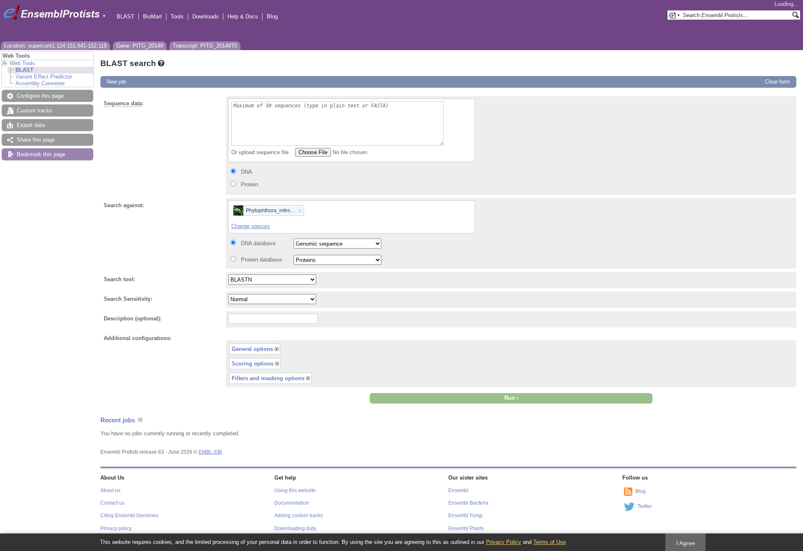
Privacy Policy (503, 542)
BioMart (152, 16)
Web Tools (22, 63)
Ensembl (458, 490)
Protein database (261, 259)
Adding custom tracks (298, 515)
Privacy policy (116, 528)
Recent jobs (117, 420)
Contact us (112, 502)
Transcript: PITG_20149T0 (205, 46)
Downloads (205, 16)
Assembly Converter (40, 83)
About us (110, 490)
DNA (246, 172)
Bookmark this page (41, 154)
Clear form (777, 82)
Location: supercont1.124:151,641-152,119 (55, 46)
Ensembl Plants (466, 528)
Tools (177, 16)
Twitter (644, 506)
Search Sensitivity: (128, 299)
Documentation (291, 502)
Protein (249, 184)
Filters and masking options (268, 378)
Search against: (124, 205)
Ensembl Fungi (465, 515)
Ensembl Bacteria (468, 502)
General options (252, 349)
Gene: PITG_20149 (139, 46)
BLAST (125, 16)
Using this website (295, 490)
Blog (272, 16)
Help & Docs (243, 16)
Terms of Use (549, 542)
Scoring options (253, 364)
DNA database (258, 243)
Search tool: (119, 279)
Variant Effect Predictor (43, 77)
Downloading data (295, 528)
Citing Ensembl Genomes (129, 515)
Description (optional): (132, 318)
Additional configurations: (137, 338)
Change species (250, 226)
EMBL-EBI (210, 452)
